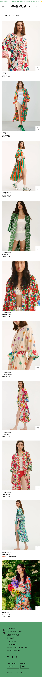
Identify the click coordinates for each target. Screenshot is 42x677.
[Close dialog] (40, 312)
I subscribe (21, 362)
